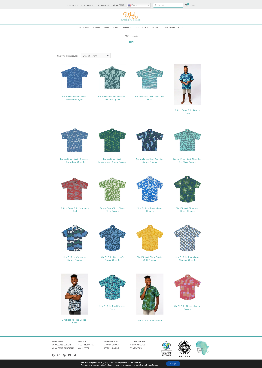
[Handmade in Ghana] (202, 348)
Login (193, 5)
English (134, 5)
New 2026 (84, 28)
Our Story (73, 5)
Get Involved (103, 5)
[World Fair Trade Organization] (166, 349)
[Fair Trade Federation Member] (184, 349)
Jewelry (126, 28)
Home (155, 28)
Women (96, 28)
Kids (115, 28)
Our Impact (87, 5)
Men (106, 28)
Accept (173, 363)
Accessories (141, 28)
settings (153, 365)
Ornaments (169, 28)
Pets (180, 28)
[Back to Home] (130, 16)
